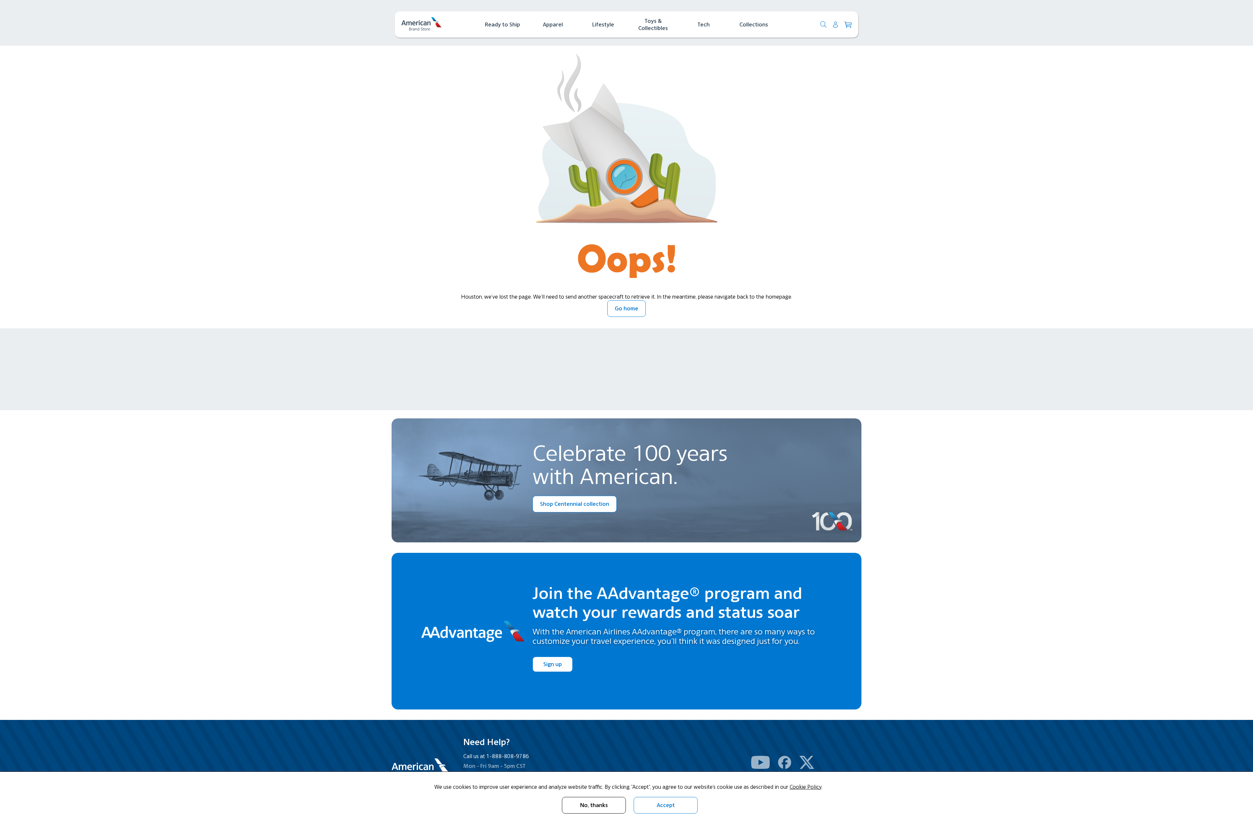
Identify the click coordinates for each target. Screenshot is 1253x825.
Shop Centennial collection (574, 504)
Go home (626, 308)
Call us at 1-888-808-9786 (496, 756)
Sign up (552, 664)
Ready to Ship (502, 24)
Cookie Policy (805, 787)
